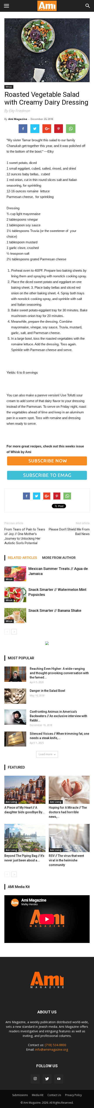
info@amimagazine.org (51, 1049)
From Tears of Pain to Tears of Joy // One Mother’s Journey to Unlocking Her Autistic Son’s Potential (24, 536)
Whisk (9, 86)
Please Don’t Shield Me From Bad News (69, 531)
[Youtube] (58, 1079)
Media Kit (37, 1095)
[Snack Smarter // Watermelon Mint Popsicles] (15, 594)
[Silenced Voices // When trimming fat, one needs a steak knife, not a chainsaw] (15, 739)
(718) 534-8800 (55, 1045)
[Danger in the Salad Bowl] (15, 696)
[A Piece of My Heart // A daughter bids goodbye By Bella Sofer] (24, 790)
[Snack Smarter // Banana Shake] (15, 615)
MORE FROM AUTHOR (59, 558)
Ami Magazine (17, 119)
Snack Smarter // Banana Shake (54, 610)
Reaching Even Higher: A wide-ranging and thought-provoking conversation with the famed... (59, 673)
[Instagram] (35, 1079)
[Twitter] (47, 1079)
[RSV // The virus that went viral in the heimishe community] (69, 838)
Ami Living (11, 801)
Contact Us (54, 1095)
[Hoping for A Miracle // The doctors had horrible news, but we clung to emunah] (69, 790)
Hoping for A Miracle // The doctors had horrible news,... (68, 812)
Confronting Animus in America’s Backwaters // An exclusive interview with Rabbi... (58, 716)
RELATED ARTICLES (22, 558)
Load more (45, 754)
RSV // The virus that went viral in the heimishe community (66, 860)
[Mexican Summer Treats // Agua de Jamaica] (15, 573)
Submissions (20, 1095)
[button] (88, 6)
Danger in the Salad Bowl (47, 690)
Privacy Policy (73, 1095)
